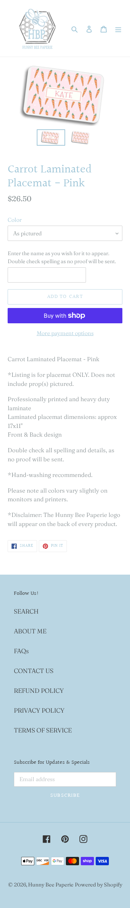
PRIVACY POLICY (39, 710)
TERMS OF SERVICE (43, 730)
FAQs (21, 651)
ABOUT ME (30, 631)
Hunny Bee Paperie (50, 884)
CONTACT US (33, 671)
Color (15, 219)
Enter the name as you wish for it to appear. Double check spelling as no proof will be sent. (62, 257)
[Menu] (118, 28)
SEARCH (26, 611)
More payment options (65, 333)
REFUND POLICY (39, 691)
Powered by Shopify (98, 884)
